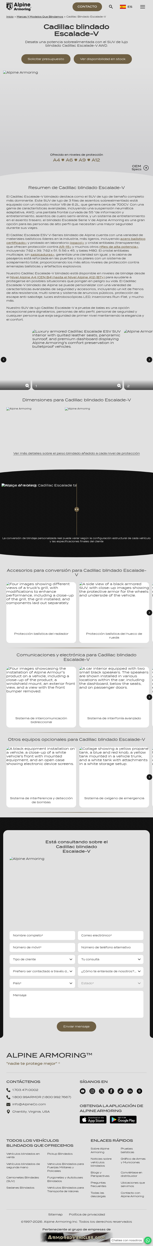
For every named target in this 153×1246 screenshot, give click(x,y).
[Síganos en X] (102, 1093)
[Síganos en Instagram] (92, 1093)
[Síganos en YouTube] (83, 1093)
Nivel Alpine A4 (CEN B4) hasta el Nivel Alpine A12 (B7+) (57, 277)
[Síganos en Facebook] (111, 1093)
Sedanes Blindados (20, 1187)
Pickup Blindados (60, 1153)
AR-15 (64, 246)
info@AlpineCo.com (29, 1104)
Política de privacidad (87, 1214)
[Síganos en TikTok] (121, 1093)
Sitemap (55, 1214)
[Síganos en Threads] (139, 1093)
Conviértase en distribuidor (131, 1174)
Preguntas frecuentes (98, 1184)
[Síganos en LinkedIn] (130, 1093)
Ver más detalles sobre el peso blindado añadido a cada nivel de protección (76, 453)
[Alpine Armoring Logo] (18, 7)
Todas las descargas (98, 1194)
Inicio (10, 16)
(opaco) (76, 242)
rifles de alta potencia (117, 246)
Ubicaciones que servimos (133, 1184)
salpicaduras (41, 254)
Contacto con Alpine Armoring (132, 1194)
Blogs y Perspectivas (100, 1174)
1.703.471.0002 (25, 1089)
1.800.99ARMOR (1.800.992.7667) (41, 1097)
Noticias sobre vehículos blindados (101, 1162)
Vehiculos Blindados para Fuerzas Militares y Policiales (65, 1167)
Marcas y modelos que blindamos (40, 16)
